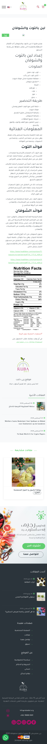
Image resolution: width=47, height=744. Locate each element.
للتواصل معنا (31, 554)
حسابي (27, 669)
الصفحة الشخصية (22, 631)
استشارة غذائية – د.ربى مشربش (29, 342)
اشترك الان (33, 546)
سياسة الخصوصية (22, 660)
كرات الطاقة (29, 582)
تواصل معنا (25, 640)
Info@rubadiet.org (27, 711)
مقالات (27, 635)
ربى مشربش (35, 734)
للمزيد (37, 493)
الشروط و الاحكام (23, 665)
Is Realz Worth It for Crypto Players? (31, 434)
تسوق (27, 644)
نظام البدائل (25, 674)
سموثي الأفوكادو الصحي (25, 597)
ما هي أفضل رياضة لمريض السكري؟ (20, 612)
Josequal (18, 741)
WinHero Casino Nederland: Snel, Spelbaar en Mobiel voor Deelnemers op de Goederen (25, 423)
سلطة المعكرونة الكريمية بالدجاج (21, 407)
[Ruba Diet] (23, 7)
